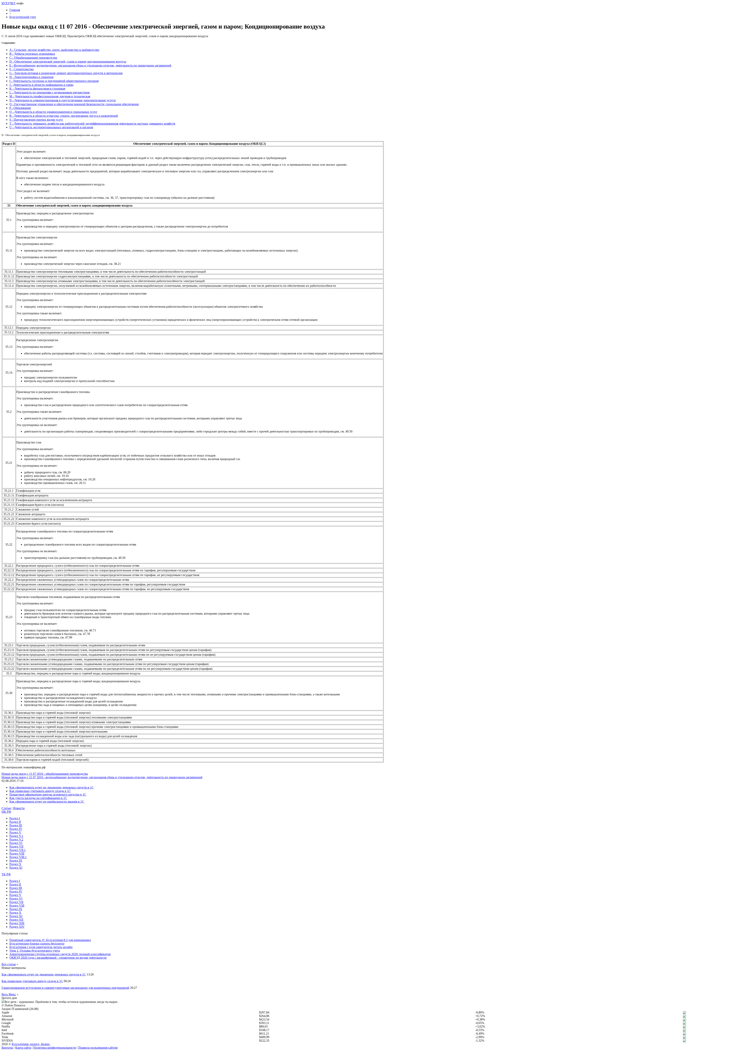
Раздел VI (15, 843)
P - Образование (20, 108)
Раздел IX (15, 860)
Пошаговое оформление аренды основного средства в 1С (47, 794)
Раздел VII (16, 846)
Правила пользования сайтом (98, 1047)
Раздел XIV (17, 926)
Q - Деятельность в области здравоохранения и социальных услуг (53, 111)
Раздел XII (16, 919)
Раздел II (15, 822)
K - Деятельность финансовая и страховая (37, 88)
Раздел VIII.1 (18, 857)
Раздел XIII (16, 923)
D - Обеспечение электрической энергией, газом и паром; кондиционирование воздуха (67, 61)
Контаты (7, 1047)
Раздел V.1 (16, 836)
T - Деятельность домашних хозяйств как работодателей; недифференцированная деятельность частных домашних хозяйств (92, 123)
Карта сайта (23, 1047)
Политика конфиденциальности (54, 1047)
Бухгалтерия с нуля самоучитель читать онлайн (41, 947)
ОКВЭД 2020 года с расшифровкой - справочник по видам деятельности (58, 957)
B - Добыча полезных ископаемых (32, 53)
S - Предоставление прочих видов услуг (36, 119)
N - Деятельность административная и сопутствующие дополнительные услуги (62, 100)
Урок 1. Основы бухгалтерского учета (34, 950)
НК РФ (6, 811)
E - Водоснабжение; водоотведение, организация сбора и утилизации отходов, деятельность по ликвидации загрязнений (90, 65)
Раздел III (15, 825)
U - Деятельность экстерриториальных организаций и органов (51, 127)
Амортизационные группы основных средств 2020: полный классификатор (60, 954)
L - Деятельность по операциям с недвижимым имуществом (49, 92)
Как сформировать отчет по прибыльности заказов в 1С (46, 801)
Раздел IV (15, 829)
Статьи (6, 808)
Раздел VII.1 (17, 850)
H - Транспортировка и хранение (31, 77)
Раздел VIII (16, 853)
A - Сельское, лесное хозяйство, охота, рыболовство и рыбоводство (54, 49)
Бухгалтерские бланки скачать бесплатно (36, 943)
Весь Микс (9, 994)
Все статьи (9, 964)
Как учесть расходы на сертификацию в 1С (38, 798)
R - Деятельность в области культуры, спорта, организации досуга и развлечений (63, 115)
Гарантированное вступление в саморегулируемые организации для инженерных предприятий (65, 987)
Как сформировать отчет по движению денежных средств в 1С (51, 787)
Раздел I (14, 818)
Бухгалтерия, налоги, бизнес (31, 1044)
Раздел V (15, 832)
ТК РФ (6, 874)
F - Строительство (21, 69)
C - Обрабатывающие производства (33, 57)
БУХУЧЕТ (9, 3)
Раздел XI (15, 867)
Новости (19, 808)
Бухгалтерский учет (22, 17)
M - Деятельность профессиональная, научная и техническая (49, 96)
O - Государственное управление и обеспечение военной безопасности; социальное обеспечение (74, 104)
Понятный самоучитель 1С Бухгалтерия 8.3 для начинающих (50, 940)
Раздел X (15, 864)
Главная (14, 10)
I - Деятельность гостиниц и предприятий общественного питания (54, 81)
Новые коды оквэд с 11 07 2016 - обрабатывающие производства (45, 773)
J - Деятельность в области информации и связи (41, 84)
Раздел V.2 (16, 839)
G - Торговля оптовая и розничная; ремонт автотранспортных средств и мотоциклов (66, 73)
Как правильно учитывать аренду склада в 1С (40, 791)
